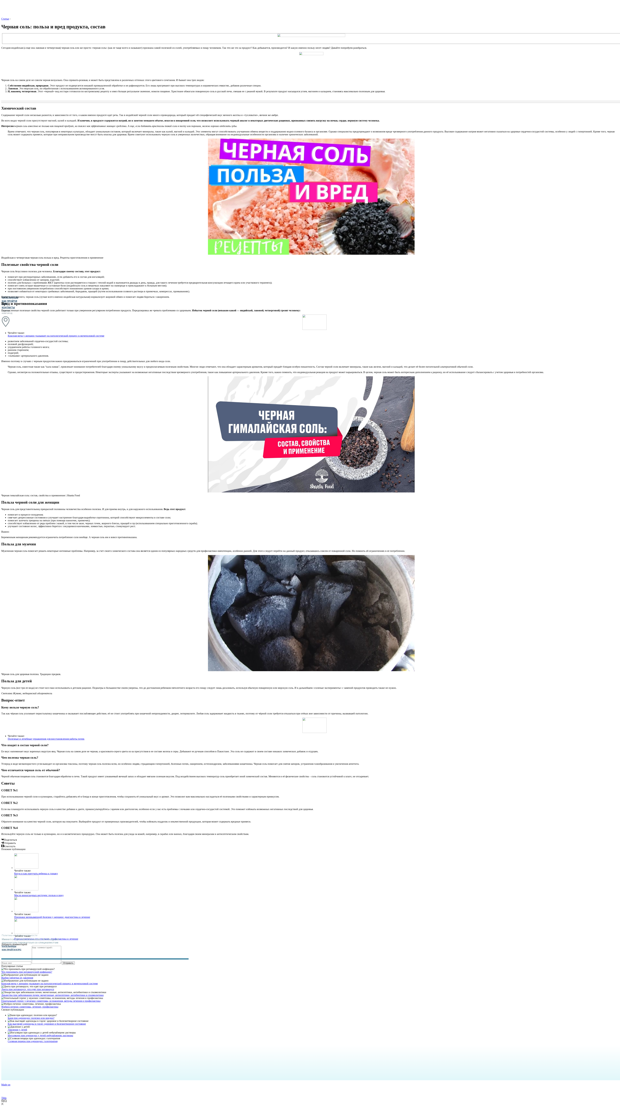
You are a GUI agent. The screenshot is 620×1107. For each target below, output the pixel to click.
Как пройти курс (11, 949)
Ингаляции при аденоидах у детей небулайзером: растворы (40, 1035)
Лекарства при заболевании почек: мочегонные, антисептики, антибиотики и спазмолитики (52, 995)
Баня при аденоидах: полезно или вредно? (31, 1018)
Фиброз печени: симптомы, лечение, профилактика (29, 1006)
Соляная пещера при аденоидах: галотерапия (32, 1041)
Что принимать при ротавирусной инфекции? (26, 972)
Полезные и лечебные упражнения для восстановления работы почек (46, 738)
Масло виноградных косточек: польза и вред (38, 895)
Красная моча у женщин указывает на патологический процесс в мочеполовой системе (56, 335)
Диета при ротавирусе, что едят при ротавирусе (27, 989)
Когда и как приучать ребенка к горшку (36, 873)
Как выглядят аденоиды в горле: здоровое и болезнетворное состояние (47, 1023)
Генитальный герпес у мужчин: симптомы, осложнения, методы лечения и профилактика (50, 1001)
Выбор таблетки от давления (17, 977)
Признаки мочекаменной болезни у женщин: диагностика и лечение (52, 917)
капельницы (9, 946)
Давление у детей (17, 1029)
